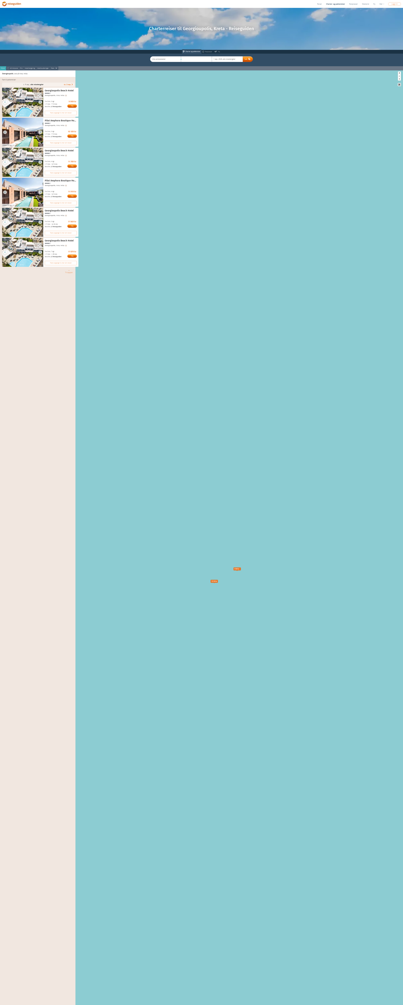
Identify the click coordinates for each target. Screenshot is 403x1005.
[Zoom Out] (399, 76)
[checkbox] (8, 68)
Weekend (365, 4)
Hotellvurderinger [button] (43, 68)
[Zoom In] (399, 73)
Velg (72, 106)
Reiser (319, 4)
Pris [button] (21, 68)
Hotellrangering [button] (30, 68)
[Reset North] (399, 79)
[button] (165, 59)
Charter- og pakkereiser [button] (335, 4)
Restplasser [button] (353, 4)
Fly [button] (374, 4)
